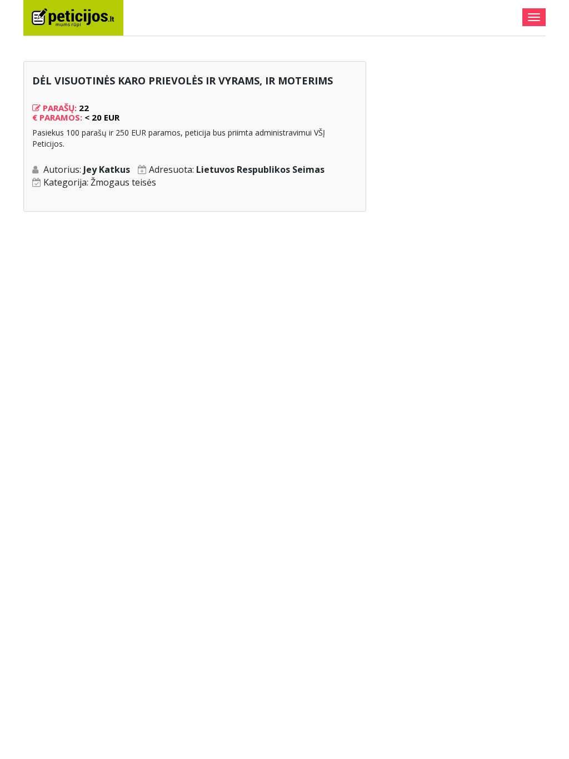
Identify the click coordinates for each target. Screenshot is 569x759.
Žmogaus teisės (123, 182)
